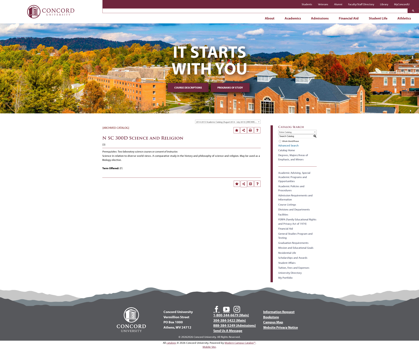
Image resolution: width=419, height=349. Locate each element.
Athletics (404, 18)
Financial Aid (349, 18)
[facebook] (216, 309)
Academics (293, 18)
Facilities (283, 214)
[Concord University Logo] (51, 3)
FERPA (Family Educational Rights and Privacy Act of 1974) (297, 221)
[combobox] (228, 122)
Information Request (279, 312)
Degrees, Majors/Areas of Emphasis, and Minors (293, 157)
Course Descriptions (188, 87)
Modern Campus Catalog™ (240, 342)
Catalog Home (286, 150)
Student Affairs (287, 262)
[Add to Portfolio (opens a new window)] (237, 130)
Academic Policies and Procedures (291, 188)
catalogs (171, 342)
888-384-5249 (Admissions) (234, 325)
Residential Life (287, 252)
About (269, 18)
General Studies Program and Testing (295, 236)
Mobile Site (209, 347)
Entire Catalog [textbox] (285, 132)
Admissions (320, 18)
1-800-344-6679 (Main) (231, 315)
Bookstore (271, 317)
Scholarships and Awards (292, 257)
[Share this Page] (243, 130)
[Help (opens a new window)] (257, 130)
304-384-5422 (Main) (229, 320)
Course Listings (287, 204)
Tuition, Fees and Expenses (293, 267)
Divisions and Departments (294, 209)
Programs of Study (230, 87)
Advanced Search (288, 145)
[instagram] (237, 309)
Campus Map (273, 322)
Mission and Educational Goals (295, 247)
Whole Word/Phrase (290, 141)
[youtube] (226, 309)
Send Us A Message (227, 330)
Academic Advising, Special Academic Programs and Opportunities (294, 177)
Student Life (378, 18)
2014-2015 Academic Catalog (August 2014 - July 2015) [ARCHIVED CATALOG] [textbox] (228, 122)
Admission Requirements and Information (295, 197)
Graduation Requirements (293, 242)
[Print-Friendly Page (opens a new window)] (250, 130)
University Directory (290, 272)
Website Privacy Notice (280, 327)
